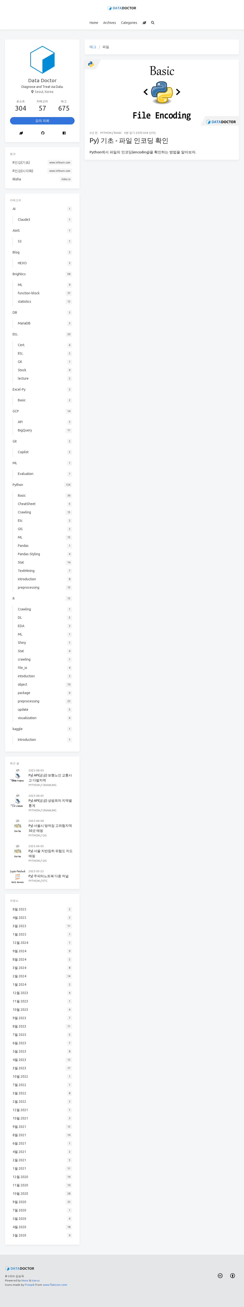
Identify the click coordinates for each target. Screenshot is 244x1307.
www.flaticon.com (55, 1284)
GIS (44, 835)
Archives (109, 23)
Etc (44, 880)
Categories (129, 23)
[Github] (42, 133)
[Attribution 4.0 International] (232, 1275)
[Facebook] (64, 133)
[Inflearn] (144, 22)
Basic (118, 132)
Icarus (36, 1280)
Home (94, 23)
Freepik (30, 1284)
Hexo (24, 1280)
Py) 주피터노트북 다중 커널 (49, 876)
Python (106, 132)
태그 (93, 47)
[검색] (153, 22)
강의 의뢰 (42, 121)
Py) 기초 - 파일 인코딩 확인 (129, 140)
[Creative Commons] (220, 1275)
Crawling (49, 784)
